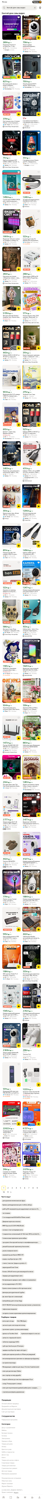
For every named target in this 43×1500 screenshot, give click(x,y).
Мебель (4, 1430)
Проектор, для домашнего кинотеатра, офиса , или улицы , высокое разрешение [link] (11, 471)
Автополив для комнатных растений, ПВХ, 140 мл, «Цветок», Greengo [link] (31, 974)
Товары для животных (9, 1465)
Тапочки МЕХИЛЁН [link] (9, 861)
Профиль (39, 1497)
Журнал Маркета (7, 1486)
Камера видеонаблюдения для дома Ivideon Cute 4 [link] (31, 590)
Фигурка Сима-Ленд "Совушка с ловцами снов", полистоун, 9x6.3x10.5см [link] (11, 630)
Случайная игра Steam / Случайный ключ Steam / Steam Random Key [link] (31, 121)
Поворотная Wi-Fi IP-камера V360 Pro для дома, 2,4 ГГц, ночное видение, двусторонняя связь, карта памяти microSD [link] (10, 553)
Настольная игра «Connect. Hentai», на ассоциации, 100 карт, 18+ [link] (11, 122)
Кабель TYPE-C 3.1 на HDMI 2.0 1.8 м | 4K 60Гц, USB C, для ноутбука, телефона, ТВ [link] (31, 471)
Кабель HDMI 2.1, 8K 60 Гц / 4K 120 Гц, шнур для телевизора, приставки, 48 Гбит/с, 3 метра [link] (31, 432)
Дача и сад (5, 1455)
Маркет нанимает (7, 1483)
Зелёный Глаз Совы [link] (29, 394)
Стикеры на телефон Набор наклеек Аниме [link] (10, 1172)
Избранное (25, 1497)
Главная (3, 1497)
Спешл (10, 1497)
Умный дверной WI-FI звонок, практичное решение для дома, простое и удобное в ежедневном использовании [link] (29, 84)
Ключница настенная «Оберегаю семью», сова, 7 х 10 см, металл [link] (11, 277)
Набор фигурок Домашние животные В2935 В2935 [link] (31, 746)
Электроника (6, 1438)
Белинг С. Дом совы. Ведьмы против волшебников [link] (9, 432)
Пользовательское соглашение (11, 1478)
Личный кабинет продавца (10, 1403)
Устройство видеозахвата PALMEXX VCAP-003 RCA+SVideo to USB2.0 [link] (31, 200)
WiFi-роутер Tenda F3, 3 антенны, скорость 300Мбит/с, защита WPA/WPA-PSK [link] (10, 974)
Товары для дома (7, 1444)
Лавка (18, 1497)
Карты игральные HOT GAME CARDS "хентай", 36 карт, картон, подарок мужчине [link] (11, 161)
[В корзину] (18, 37)
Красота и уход (6, 1449)
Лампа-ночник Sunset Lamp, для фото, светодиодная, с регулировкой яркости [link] (10, 899)
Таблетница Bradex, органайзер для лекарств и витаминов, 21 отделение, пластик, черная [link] (31, 937)
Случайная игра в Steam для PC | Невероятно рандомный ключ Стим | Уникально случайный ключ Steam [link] (30, 161)
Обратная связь (7, 1481)
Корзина (32, 1497)
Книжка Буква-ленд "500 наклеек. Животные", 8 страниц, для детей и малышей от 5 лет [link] (31, 316)
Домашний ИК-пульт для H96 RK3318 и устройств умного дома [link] (10, 1092)
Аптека (4, 1446)
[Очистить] (34, 7)
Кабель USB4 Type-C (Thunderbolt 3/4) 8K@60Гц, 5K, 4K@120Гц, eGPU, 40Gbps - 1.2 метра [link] (31, 553)
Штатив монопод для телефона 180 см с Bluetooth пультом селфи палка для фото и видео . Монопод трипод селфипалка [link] (30, 514)
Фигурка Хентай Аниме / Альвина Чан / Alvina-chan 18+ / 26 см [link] (11, 316)
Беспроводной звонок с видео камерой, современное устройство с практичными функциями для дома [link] (11, 84)
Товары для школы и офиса (10, 1460)
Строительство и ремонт (9, 1468)
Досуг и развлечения (8, 1427)
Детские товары (7, 1471)
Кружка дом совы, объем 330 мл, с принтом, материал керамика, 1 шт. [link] (11, 514)
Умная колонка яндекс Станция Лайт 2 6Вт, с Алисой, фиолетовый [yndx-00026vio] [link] (30, 1131)
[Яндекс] (16, 1493)
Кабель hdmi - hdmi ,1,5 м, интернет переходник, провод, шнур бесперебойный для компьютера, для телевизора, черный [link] (31, 630)
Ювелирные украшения (9, 1474)
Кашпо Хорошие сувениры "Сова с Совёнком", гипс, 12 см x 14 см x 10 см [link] (31, 355)
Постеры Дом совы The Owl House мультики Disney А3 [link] (11, 785)
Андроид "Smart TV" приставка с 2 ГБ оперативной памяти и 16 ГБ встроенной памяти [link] (31, 1172)
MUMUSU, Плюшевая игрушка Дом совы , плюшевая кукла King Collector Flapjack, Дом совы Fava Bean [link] (10, 669)
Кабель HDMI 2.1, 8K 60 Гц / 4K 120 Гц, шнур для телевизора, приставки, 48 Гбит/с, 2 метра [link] (11, 355)
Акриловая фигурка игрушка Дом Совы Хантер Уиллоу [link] (11, 708)
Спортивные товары (8, 1463)
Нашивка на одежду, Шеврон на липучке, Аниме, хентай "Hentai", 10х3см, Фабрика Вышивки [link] (10, 590)
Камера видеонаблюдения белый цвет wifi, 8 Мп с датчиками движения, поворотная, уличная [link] (11, 1014)
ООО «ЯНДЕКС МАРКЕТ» (15, 1490)
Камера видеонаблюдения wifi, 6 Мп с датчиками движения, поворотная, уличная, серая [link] (31, 1014)
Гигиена (4, 1436)
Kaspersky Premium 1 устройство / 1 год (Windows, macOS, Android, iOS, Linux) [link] (11, 45)
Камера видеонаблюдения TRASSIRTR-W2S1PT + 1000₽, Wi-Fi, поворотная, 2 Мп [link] (31, 862)
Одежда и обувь (7, 1441)
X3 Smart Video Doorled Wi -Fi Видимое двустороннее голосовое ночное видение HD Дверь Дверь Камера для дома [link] (31, 1092)
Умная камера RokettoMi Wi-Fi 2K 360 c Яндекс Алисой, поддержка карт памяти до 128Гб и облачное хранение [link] (11, 1053)
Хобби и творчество (8, 1452)
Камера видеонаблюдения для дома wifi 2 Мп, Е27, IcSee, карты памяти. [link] (31, 899)
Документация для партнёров (11, 1409)
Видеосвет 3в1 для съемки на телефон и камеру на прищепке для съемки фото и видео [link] (11, 239)
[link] (13, 1200)
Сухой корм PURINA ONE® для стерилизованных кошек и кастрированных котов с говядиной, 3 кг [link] (11, 200)
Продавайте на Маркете (9, 1406)
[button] (40, 7)
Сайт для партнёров (8, 1412)
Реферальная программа (9, 1420)
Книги (4, 1457)
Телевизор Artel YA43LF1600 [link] (8, 1131)
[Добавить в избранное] (18, 17)
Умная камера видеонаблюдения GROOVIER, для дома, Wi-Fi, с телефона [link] (31, 45)
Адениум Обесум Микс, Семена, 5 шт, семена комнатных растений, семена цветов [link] (30, 708)
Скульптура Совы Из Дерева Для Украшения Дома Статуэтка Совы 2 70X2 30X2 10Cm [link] (30, 239)
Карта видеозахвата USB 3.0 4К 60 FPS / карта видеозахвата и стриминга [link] (11, 937)
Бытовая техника (7, 1433)
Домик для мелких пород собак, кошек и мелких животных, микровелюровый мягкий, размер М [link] (31, 785)
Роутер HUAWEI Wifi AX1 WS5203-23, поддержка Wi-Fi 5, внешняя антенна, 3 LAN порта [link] (11, 746)
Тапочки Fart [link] (27, 1054)
